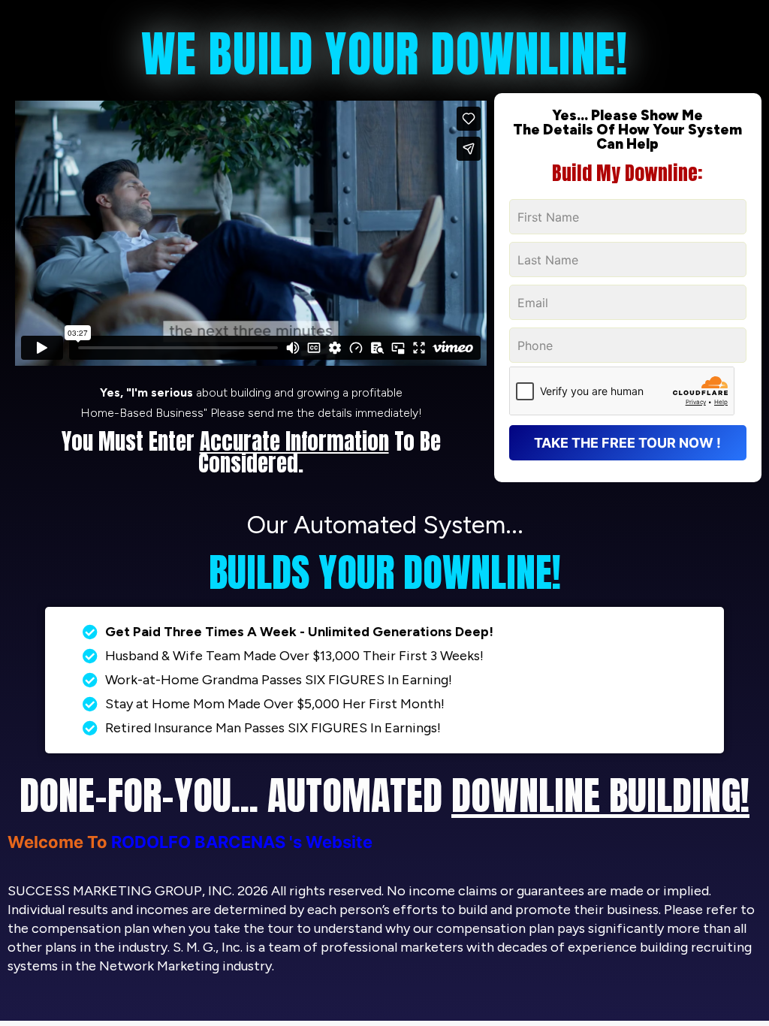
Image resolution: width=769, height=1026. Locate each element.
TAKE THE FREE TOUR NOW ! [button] (627, 443)
